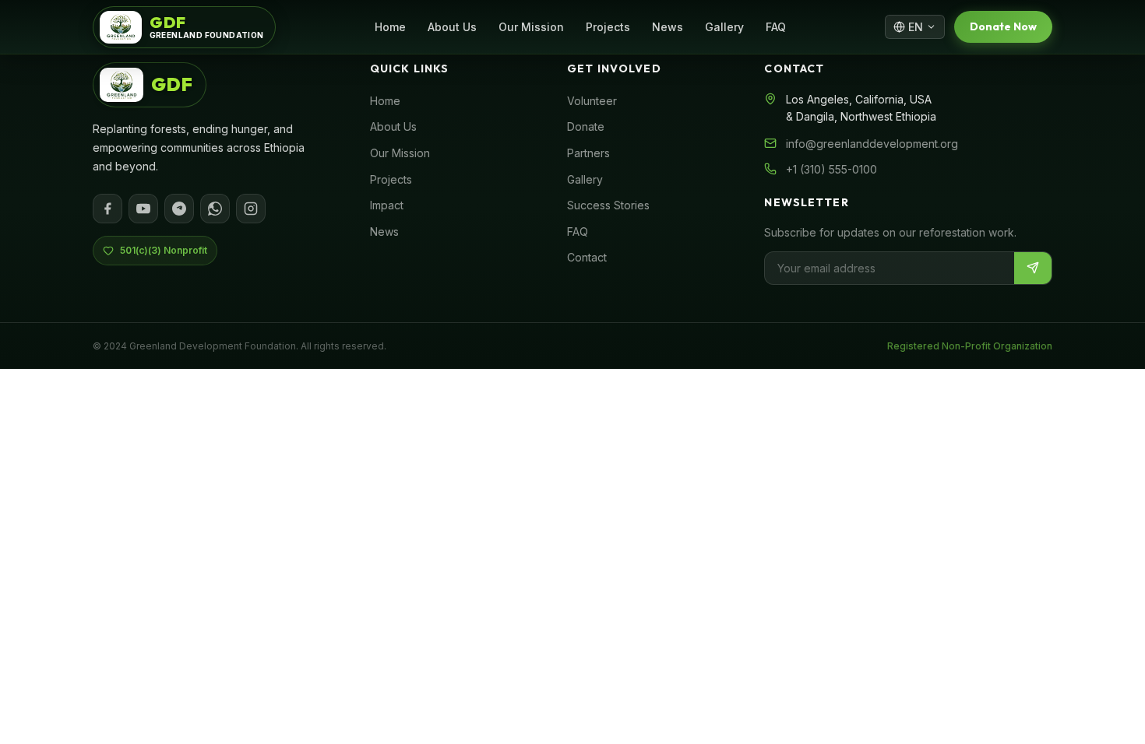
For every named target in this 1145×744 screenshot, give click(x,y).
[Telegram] (179, 208)
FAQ (776, 26)
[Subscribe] (1033, 268)
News (667, 26)
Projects (608, 26)
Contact (587, 257)
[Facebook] (107, 208)
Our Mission (531, 26)
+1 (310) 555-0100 (831, 169)
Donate (585, 126)
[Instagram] (251, 208)
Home (390, 26)
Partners (588, 153)
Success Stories (608, 205)
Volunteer (592, 100)
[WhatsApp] (215, 208)
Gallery (724, 26)
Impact (386, 205)
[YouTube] (143, 208)
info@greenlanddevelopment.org (872, 143)
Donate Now (1003, 26)
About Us (452, 26)
